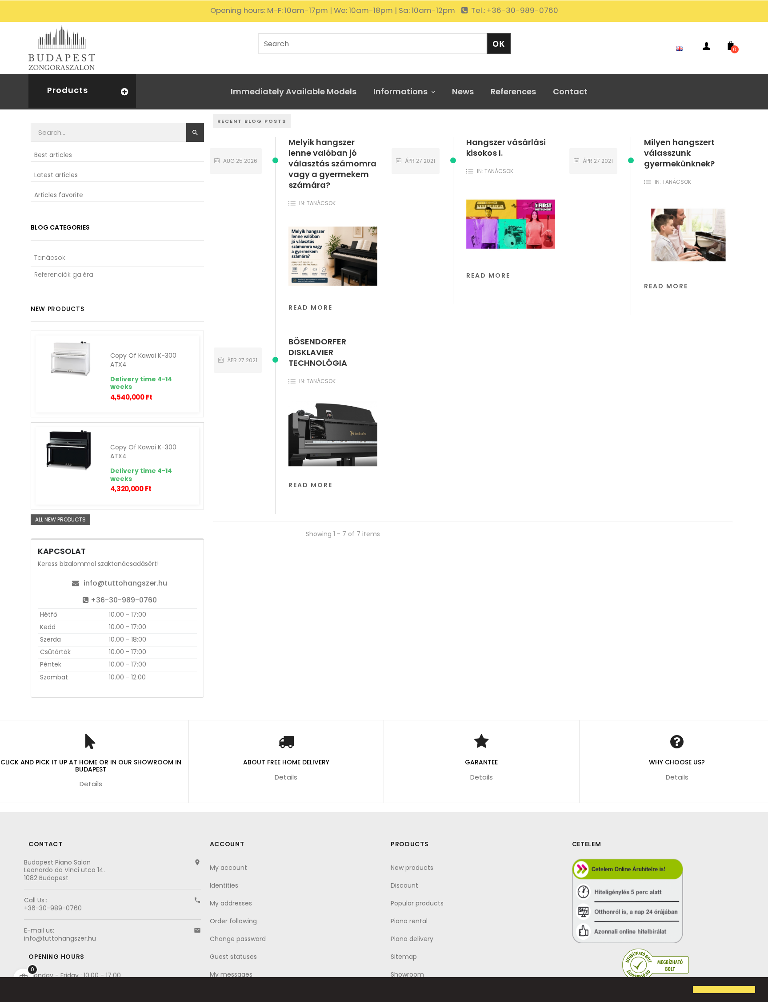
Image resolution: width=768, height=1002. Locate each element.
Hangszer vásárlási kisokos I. (506, 147)
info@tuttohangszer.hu (125, 583)
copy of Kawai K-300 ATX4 (143, 360)
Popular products (417, 903)
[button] (14, 990)
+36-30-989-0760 (124, 600)
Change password (238, 938)
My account (228, 867)
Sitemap (404, 956)
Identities (224, 885)
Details (91, 783)
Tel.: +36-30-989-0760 (513, 10)
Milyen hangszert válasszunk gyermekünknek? (679, 153)
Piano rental (409, 921)
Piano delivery (412, 938)
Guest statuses (233, 956)
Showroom (407, 974)
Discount (404, 885)
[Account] (706, 48)
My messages (231, 974)
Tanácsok (321, 203)
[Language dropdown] (682, 48)
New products (412, 867)
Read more (310, 307)
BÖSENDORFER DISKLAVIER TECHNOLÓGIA (317, 352)
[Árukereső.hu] (655, 964)
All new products (60, 519)
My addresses (231, 903)
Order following (233, 921)
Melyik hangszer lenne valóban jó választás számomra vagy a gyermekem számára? (332, 163)
